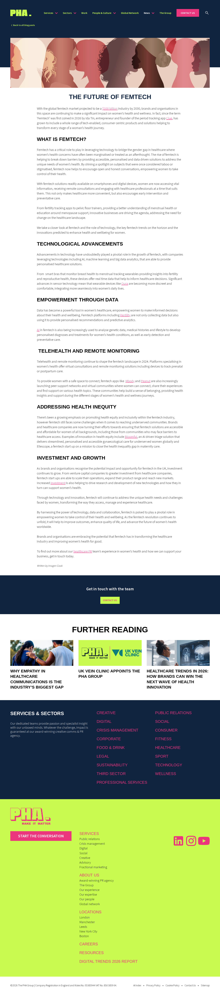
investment (58, 483)
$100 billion (110, 108)
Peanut (145, 381)
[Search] (207, 13)
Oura (124, 283)
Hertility (125, 315)
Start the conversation (41, 835)
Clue (169, 118)
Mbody (129, 381)
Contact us (110, 600)
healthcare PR (82, 551)
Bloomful (131, 437)
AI (38, 330)
